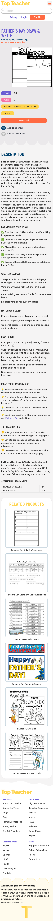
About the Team (11, 808)
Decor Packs (35, 831)
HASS (31, 821)
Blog (5, 817)
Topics (11, 39)
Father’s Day (21, 39)
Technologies (9, 868)
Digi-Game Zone (37, 803)
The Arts (7, 873)
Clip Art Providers (11, 831)
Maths (32, 817)
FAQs (5, 812)
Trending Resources (38, 808)
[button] (12, 128)
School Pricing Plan (38, 850)
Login (24, 17)
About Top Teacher (12, 803)
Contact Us (34, 859)
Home (4, 39)
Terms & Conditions (12, 821)
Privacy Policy (9, 826)
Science (33, 826)
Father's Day (12, 418)
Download (24, 120)
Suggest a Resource (39, 845)
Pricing (13, 17)
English (32, 812)
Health (6, 864)
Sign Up (37, 17)
